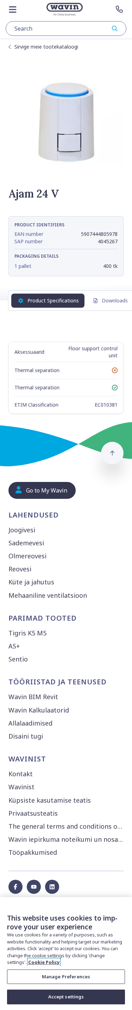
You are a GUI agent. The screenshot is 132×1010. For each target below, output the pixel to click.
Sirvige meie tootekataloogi (46, 46)
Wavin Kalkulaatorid (38, 710)
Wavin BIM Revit (33, 696)
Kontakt (20, 774)
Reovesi (19, 569)
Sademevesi (26, 543)
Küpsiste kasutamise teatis (49, 800)
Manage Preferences (66, 976)
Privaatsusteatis (33, 813)
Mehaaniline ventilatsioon (47, 595)
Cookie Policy (43, 962)
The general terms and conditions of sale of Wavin (67, 826)
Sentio (18, 659)
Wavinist (21, 787)
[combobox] (66, 28)
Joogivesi (21, 530)
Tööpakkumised (32, 852)
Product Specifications (53, 300)
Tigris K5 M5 (27, 633)
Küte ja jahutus (31, 582)
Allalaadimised (30, 723)
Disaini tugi (25, 736)
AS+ (14, 646)
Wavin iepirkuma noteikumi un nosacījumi (67, 839)
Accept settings (66, 996)
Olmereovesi (27, 556)
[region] (66, 953)
